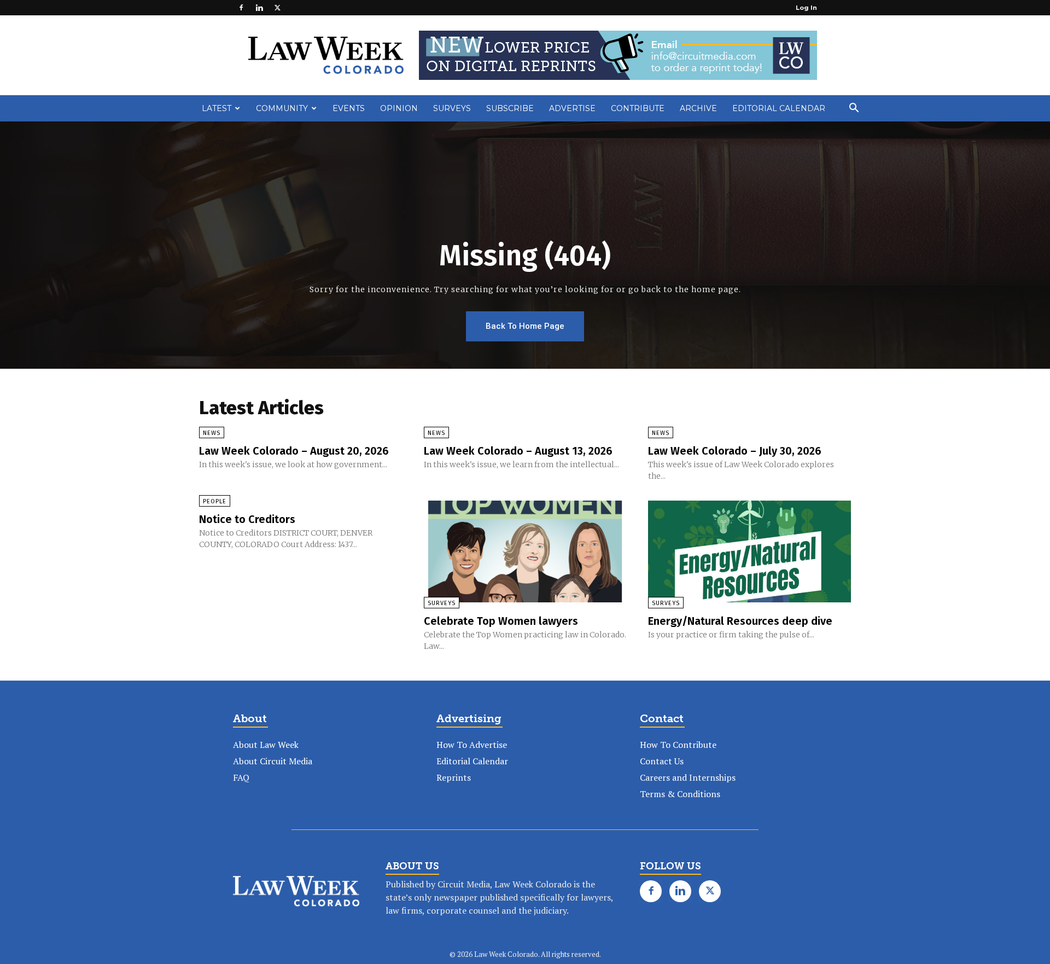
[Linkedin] (259, 7)
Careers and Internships (688, 777)
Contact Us (662, 761)
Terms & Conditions (680, 794)
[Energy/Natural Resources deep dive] (749, 551)
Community (282, 108)
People (214, 501)
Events (348, 108)
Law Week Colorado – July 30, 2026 (734, 450)
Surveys (452, 108)
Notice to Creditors (247, 519)
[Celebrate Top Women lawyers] (525, 551)
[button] (854, 109)
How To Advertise (471, 745)
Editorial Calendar (778, 108)
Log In (806, 7)
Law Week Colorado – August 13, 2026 (518, 450)
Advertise (572, 108)
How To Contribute (678, 745)
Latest (216, 108)
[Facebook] (241, 7)
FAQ (241, 777)
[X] (277, 7)
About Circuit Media (272, 761)
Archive (698, 108)
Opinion (399, 108)
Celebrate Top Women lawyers (501, 621)
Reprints (453, 777)
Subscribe (510, 108)
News (211, 433)
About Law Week (266, 745)
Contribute (637, 108)
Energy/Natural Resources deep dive (740, 621)
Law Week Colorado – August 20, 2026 (294, 450)
